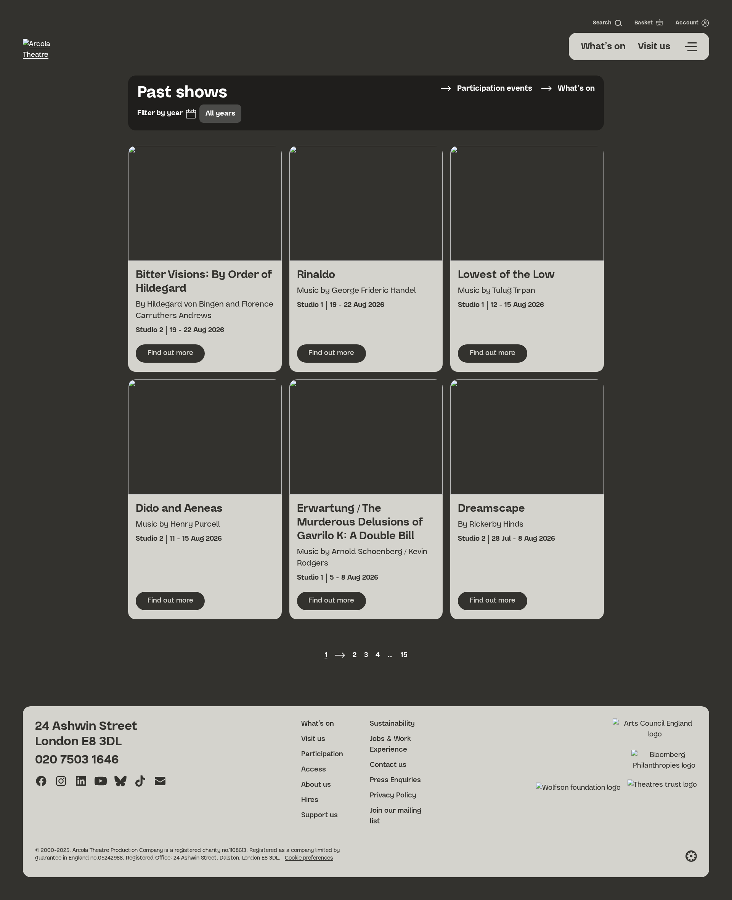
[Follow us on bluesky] (120, 781)
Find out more (176, 356)
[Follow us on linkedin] (81, 781)
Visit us (654, 46)
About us (316, 784)
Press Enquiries (395, 780)
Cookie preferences (309, 858)
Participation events (494, 88)
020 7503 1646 (77, 760)
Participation (322, 754)
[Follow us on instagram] (61, 781)
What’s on (603, 46)
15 (404, 655)
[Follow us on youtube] (101, 781)
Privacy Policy (393, 795)
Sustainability (392, 723)
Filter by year (160, 113)
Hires (309, 800)
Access (313, 769)
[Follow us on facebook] (41, 781)
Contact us (388, 765)
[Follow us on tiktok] (140, 781)
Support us (319, 815)
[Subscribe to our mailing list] (160, 781)
